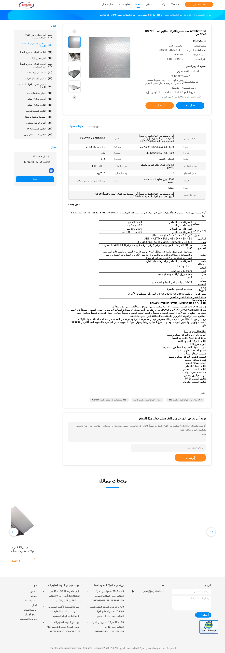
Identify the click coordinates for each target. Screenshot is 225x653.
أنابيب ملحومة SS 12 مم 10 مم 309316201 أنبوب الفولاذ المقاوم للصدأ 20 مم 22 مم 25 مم (64, 596)
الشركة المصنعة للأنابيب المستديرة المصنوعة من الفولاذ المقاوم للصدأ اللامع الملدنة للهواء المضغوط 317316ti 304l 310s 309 (63, 611)
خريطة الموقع (30, 609)
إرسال (190, 458)
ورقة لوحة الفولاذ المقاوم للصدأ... (37, 45)
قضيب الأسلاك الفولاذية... (36, 78)
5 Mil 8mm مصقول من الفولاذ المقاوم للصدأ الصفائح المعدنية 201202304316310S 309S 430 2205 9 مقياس (108, 596)
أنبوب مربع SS (42, 58)
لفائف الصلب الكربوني (38, 134)
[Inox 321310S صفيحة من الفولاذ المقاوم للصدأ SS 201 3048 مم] (110, 57)
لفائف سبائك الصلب (39, 105)
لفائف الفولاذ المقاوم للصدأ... (35, 52)
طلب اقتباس (199, 4)
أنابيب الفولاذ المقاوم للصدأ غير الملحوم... (36, 65)
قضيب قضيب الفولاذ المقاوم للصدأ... (35, 85)
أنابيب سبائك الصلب (39, 99)
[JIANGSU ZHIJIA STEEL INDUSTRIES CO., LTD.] (26, 5)
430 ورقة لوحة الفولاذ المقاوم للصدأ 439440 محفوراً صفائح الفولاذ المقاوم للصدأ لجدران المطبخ (107, 611)
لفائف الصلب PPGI (39, 128)
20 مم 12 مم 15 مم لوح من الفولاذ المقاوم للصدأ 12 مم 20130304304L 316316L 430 (107, 627)
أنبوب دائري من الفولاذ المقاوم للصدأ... (38, 36)
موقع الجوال (31, 614)
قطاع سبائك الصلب (39, 93)
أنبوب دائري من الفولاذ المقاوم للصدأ (63, 585)
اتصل (34, 179)
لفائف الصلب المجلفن (38, 111)
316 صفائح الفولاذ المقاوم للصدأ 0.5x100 (109, 400)
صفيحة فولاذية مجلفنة (38, 116)
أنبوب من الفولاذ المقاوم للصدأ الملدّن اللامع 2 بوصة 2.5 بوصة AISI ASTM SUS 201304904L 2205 (63, 627)
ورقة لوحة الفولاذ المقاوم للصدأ (109, 585)
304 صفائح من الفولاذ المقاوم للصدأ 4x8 (185, 400)
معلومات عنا (31, 600)
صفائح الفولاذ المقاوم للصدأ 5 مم (147, 400)
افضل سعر (190, 105)
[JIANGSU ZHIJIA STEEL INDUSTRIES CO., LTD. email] (51, 170)
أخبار (34, 605)
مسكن (33, 591)
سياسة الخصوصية (28, 619)
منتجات (33, 596)
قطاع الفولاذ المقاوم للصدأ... (35, 72)
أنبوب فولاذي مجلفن (39, 122)
